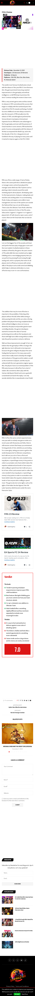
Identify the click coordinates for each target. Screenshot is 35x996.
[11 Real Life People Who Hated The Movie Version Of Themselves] (7, 922)
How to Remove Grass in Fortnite (24, 930)
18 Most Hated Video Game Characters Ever (22, 909)
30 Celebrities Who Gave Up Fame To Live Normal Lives (24, 898)
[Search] (24, 2)
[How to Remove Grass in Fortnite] (7, 933)
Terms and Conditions (22, 986)
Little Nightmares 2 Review (22, 942)
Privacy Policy (10, 986)
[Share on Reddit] (26, 700)
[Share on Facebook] (20, 700)
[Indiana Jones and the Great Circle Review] (17, 733)
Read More (25, 994)
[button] (3, 737)
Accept (17, 994)
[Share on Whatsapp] (28, 700)
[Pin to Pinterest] (24, 700)
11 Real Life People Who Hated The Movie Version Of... (24, 920)
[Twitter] (13, 960)
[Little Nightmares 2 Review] (7, 944)
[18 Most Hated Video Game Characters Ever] (7, 911)
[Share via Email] (30, 700)
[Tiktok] (25, 960)
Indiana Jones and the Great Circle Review (17, 746)
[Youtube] (21, 960)
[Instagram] (17, 960)
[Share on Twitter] (22, 700)
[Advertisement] (17, 50)
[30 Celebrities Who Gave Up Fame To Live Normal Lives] (7, 900)
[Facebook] (9, 960)
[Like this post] (18, 700)
